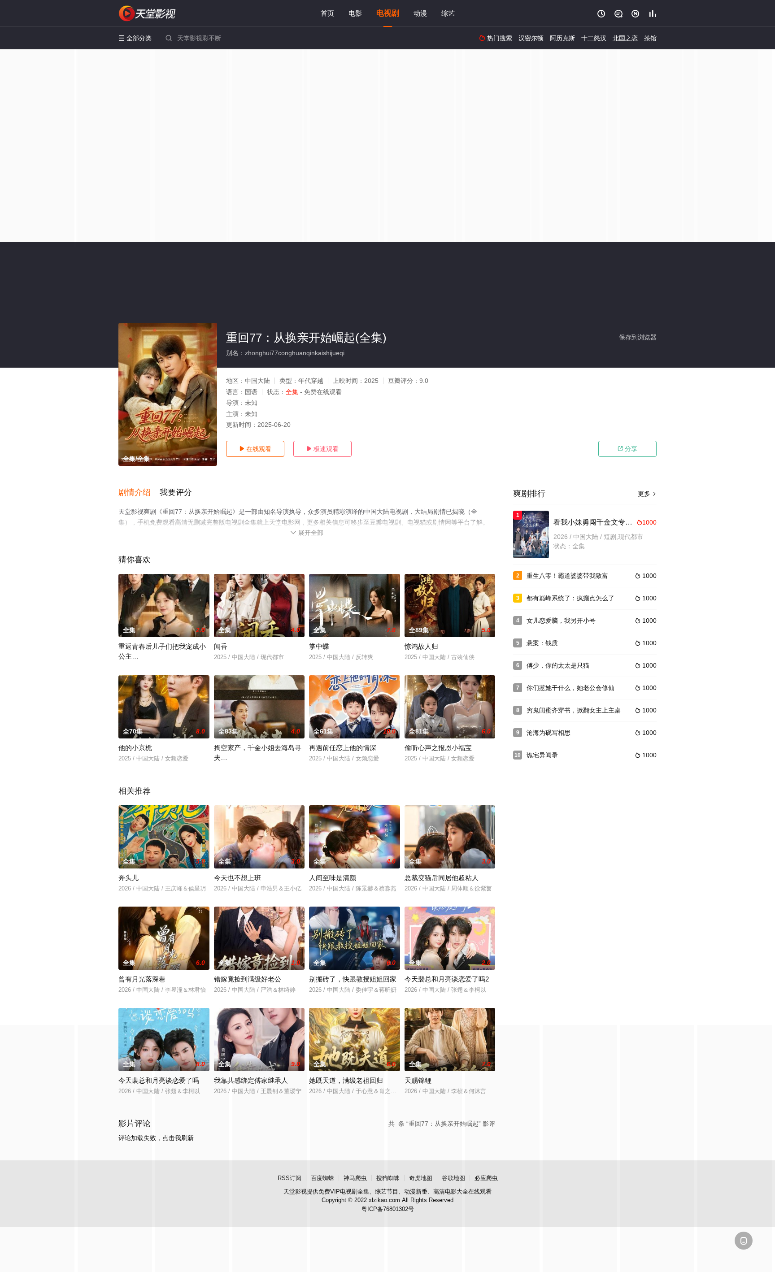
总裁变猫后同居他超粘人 (442, 877)
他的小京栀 (135, 747)
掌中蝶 (319, 646)
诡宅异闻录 (542, 755)
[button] (139, 492)
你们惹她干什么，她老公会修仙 (570, 687)
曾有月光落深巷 (141, 979)
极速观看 (322, 448)
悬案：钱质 (542, 643)
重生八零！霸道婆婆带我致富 (567, 575)
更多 (647, 493)
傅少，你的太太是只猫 (558, 665)
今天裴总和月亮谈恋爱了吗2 (447, 979)
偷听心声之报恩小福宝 (438, 747)
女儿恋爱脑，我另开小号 (561, 620)
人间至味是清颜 (332, 877)
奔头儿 (128, 877)
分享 (627, 448)
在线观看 (255, 448)
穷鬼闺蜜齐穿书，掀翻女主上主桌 (574, 710)
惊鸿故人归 (421, 646)
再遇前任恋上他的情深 (342, 747)
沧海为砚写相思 (548, 732)
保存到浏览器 (638, 337)
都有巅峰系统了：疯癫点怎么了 (570, 598)
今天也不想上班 (237, 877)
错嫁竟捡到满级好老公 (247, 979)
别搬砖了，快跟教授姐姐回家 (352, 979)
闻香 (220, 646)
